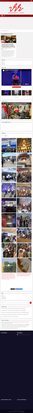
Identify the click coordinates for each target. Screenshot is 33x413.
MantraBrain (22, 411)
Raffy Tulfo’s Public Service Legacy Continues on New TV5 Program (16, 326)
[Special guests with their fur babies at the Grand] (24, 235)
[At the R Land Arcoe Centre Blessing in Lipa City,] (9, 175)
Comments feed (4, 297)
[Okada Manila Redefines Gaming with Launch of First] (24, 280)
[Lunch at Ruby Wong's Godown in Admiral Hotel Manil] (24, 175)
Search (30, 303)
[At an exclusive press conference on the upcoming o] (9, 280)
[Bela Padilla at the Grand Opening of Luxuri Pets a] (9, 250)
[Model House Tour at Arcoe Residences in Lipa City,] (24, 160)
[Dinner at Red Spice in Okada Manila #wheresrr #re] (24, 265)
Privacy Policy (3, 64)
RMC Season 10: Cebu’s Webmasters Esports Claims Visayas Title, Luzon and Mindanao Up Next (15, 312)
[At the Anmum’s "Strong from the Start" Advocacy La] (9, 190)
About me (3, 61)
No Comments (4, 49)
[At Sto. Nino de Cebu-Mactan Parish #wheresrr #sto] (24, 145)
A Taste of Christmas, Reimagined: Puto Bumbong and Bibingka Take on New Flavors (13, 308)
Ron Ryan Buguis (9, 48)
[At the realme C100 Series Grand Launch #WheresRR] (9, 205)
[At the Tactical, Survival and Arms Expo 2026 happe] (24, 190)
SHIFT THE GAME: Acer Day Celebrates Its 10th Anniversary (10, 316)
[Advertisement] (16, 23)
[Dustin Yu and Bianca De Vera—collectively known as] (24, 250)
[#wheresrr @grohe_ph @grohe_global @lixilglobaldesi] (9, 220)
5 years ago (3, 48)
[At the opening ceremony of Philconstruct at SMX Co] (9, 145)
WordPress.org (4, 298)
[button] (18, 89)
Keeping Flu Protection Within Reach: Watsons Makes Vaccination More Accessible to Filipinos (15, 314)
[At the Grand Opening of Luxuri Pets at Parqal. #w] (9, 235)
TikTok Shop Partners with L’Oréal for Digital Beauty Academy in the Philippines (18, 324)
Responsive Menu (31, 1)
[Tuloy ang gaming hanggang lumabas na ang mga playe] (24, 220)
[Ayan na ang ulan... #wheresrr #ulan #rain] (9, 265)
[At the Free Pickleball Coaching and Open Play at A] (9, 160)
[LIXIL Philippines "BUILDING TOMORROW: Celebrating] (24, 205)
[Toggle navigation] (4, 16)
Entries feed (3, 296)
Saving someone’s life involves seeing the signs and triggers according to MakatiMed (14, 310)
